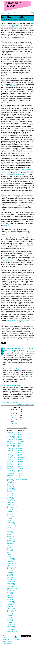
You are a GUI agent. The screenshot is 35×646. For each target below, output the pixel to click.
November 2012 (11, 504)
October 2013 (11, 490)
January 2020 (11, 443)
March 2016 (10, 468)
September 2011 (12, 526)
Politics (21, 19)
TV (19, 477)
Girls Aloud (21, 448)
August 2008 (10, 590)
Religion (20, 465)
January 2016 (11, 472)
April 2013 (10, 497)
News (20, 456)
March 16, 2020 (9, 19)
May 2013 (10, 495)
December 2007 (11, 604)
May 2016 (10, 465)
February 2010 (11, 558)
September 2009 (12, 567)
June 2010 (10, 551)
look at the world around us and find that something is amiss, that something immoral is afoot (17, 171)
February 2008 (11, 601)
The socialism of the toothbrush (12, 386)
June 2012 (10, 511)
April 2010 (10, 554)
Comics (20, 439)
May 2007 (10, 617)
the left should (9, 225)
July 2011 (10, 529)
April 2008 (10, 597)
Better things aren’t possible (12, 17)
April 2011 (10, 534)
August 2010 (10, 547)
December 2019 (11, 445)
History (20, 450)
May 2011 (10, 533)
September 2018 (12, 448)
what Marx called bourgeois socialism (17, 320)
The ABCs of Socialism (13, 86)
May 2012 (10, 513)
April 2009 (10, 576)
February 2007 (11, 622)
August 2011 (10, 527)
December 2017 (11, 450)
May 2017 (10, 454)
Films (19, 445)
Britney (20, 436)
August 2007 (10, 612)
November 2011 (11, 524)
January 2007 (11, 624)
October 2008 (11, 587)
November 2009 (11, 563)
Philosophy (21, 457)
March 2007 (10, 621)
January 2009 (11, 581)
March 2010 (10, 556)
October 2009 (11, 565)
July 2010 (10, 549)
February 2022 (11, 436)
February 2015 (11, 481)
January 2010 (11, 560)
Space (20, 470)
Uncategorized (22, 479)
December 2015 (11, 474)
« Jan (12, 423)
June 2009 (10, 572)
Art (19, 432)
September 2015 (12, 479)
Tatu (19, 472)
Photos (20, 459)
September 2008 (12, 588)
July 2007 (10, 613)
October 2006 (11, 630)
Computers (21, 441)
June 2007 (10, 615)
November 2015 (11, 475)
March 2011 (10, 536)
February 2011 (11, 538)
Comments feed (7, 641)
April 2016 (10, 466)
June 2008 (10, 594)
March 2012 (10, 517)
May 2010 (10, 552)
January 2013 (11, 500)
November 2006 (11, 628)
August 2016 (10, 459)
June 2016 (10, 463)
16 (12, 417)
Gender (20, 447)
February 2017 (11, 456)
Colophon (16, 639)
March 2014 (10, 486)
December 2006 (11, 626)
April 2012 (10, 515)
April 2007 (10, 619)
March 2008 (10, 599)
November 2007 (11, 606)
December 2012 (11, 502)
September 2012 (12, 506)
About (15, 637)
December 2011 (11, 522)
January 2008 (11, 603)
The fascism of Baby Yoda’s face (10, 403)
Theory (25, 19)
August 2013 (10, 491)
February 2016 (11, 470)
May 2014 (10, 484)
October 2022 (11, 434)
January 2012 (11, 520)
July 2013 (10, 493)
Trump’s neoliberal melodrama (25, 404)
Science (20, 468)
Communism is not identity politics (13, 369)
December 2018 (11, 447)
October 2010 (11, 545)
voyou (4, 19)
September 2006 (12, 631)
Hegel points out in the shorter (17, 174)
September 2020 (12, 439)
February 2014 (11, 488)
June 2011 (10, 531)
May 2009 (10, 574)
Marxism (16, 19)
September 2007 (12, 610)
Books (20, 434)
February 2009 (11, 579)
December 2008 (11, 583)
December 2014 (11, 482)
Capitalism (21, 438)
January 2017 (11, 457)
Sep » (16, 423)
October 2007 (11, 608)
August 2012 (10, 508)
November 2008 (11, 585)
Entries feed (6, 639)
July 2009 (10, 570)
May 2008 (10, 596)
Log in (4, 637)
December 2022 (11, 432)
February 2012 (11, 518)
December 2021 (11, 438)
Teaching (20, 474)
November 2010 (11, 543)
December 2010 (11, 542)
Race (19, 463)
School (20, 466)
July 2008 (10, 592)
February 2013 (11, 499)
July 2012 (10, 509)
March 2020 (10, 441)
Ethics (20, 443)
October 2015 (11, 477)
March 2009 (10, 578)
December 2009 (11, 561)
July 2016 (10, 461)
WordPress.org (7, 643)
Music (20, 454)
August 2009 (10, 569)
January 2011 (11, 540)
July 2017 (10, 452)
